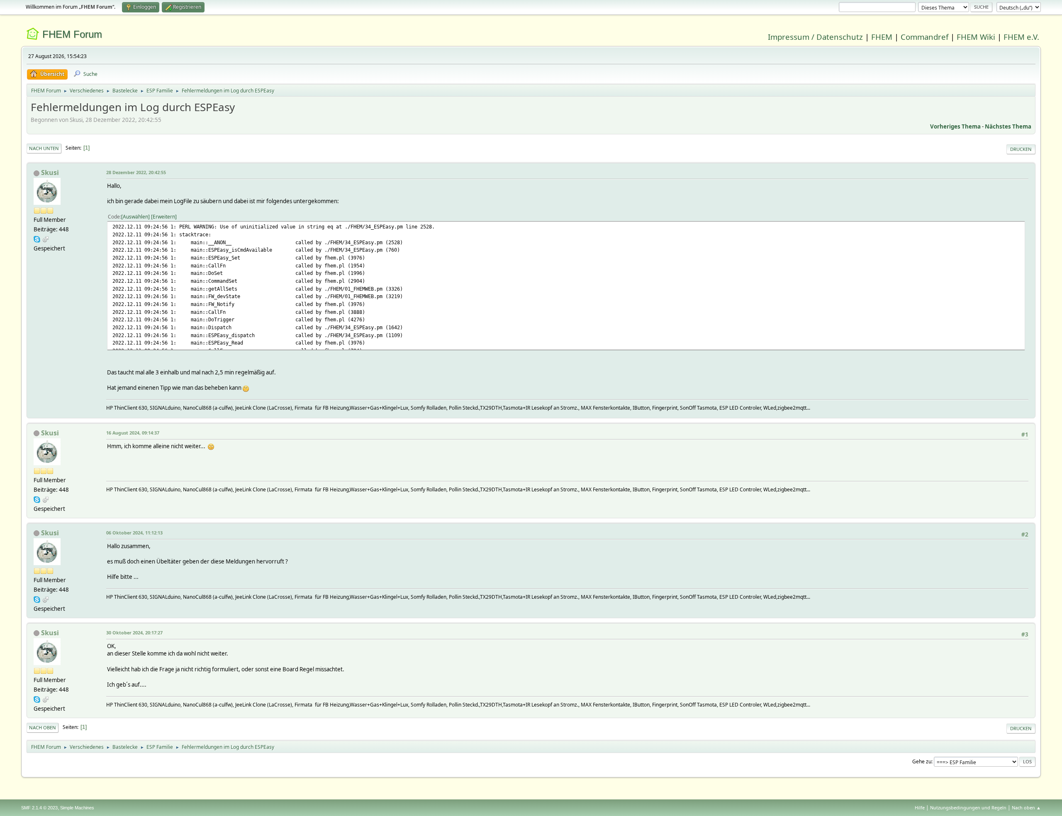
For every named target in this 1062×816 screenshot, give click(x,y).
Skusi (50, 172)
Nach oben (42, 727)
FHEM (881, 37)
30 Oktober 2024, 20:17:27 (134, 632)
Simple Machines (77, 807)
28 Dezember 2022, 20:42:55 (136, 172)
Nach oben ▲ (1026, 807)
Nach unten (44, 148)
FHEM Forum (72, 34)
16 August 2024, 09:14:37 (132, 433)
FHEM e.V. (1021, 37)
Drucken (1021, 149)
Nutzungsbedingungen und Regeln (968, 807)
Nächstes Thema (1008, 126)
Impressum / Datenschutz (815, 37)
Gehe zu (921, 761)
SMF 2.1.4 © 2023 (39, 807)
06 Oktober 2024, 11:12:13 (134, 532)
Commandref (924, 37)
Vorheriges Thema (955, 126)
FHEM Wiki (976, 37)
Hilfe (920, 807)
